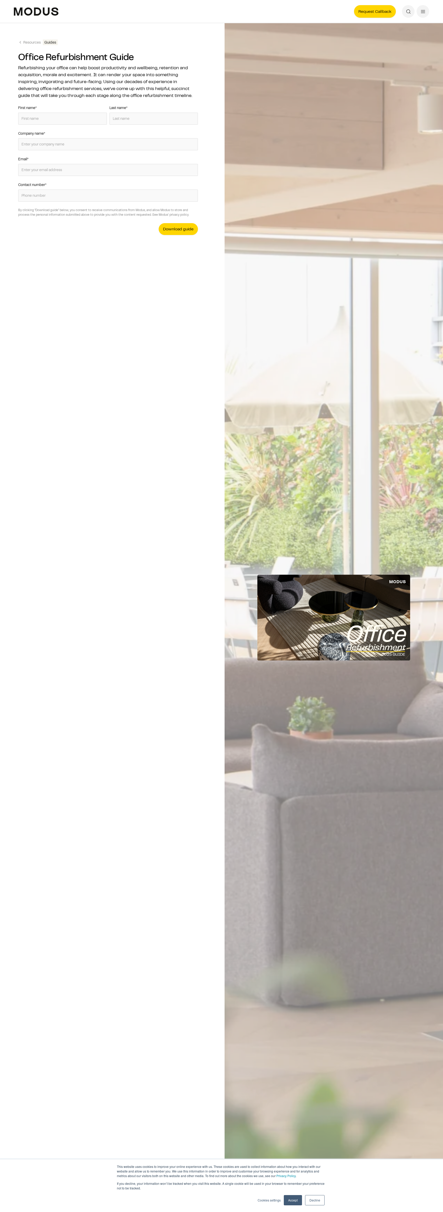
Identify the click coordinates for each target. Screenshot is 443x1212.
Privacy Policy (286, 1176)
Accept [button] (293, 1200)
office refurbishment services (71, 88)
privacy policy (179, 214)
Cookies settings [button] (269, 1200)
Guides (50, 42)
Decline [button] (314, 1200)
